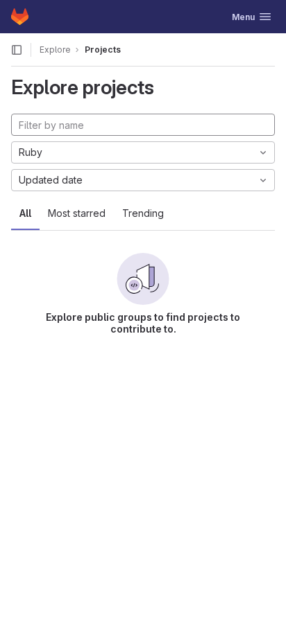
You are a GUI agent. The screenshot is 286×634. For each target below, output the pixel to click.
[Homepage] (20, 16)
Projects (103, 49)
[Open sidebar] (17, 50)
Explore (55, 49)
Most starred (77, 213)
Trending (143, 213)
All (25, 213)
